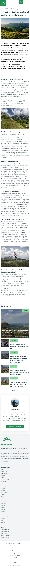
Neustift (3, 511)
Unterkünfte (4, 471)
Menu (26, 2)
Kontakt (15, 562)
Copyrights (15, 553)
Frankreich (3, 490)
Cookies (15, 557)
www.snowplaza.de (5, 533)
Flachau (3, 509)
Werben (15, 560)
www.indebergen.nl (5, 529)
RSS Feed (3, 481)
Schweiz (3, 494)
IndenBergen (16, 64)
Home (2, 469)
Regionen (18, 9)
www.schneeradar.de (6, 535)
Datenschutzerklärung (15, 555)
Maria (12, 9)
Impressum (15, 550)
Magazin (3, 475)
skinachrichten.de (5, 537)
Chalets (3, 518)
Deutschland (4, 492)
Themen (3, 477)
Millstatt (3, 507)
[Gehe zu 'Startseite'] (3, 3)
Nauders (3, 505)
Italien (2, 496)
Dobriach (3, 503)
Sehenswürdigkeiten (6, 479)
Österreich (3, 488)
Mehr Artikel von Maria (15, 426)
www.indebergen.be (5, 531)
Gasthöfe (3, 522)
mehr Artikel (15, 390)
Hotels (2, 520)
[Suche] (21, 2)
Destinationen (4, 473)
